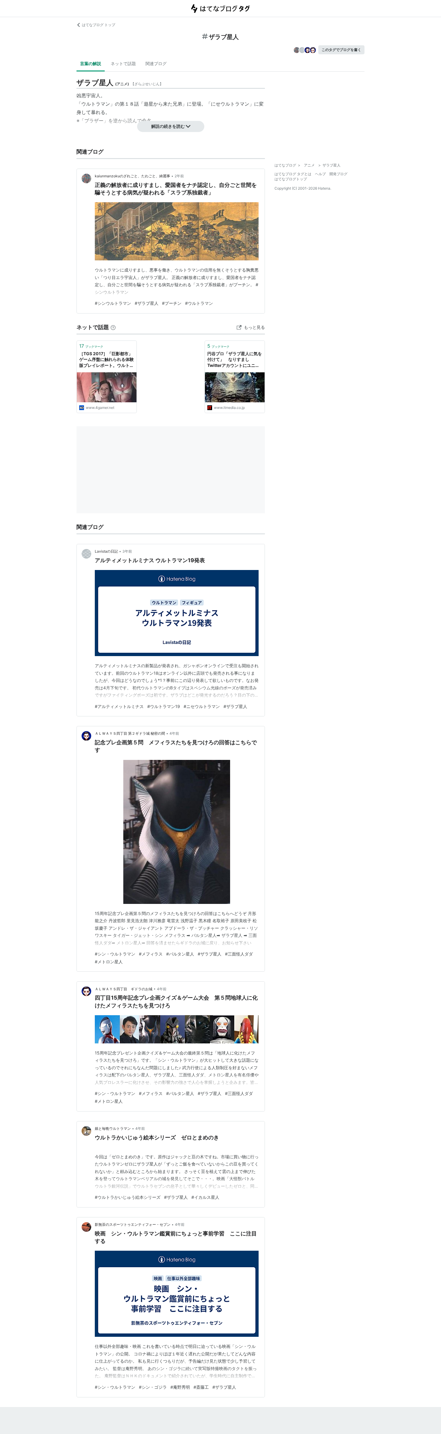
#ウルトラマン (199, 303)
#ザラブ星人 (146, 303)
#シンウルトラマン (113, 303)
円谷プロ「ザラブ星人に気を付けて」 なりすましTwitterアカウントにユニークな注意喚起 (234, 360)
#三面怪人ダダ (239, 953)
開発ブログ (338, 174)
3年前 (127, 551)
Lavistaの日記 (106, 551)
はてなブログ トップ (98, 24)
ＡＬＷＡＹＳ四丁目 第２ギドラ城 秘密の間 (130, 733)
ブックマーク (91, 346)
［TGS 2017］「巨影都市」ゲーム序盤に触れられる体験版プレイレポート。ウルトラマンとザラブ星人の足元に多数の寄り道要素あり (106, 360)
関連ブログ (156, 63)
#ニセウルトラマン (202, 706)
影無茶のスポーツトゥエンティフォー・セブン (132, 1224)
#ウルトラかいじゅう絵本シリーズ (127, 1197)
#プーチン (172, 303)
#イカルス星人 (205, 1197)
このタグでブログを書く (341, 49)
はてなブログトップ (290, 179)
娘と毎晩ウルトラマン (113, 1128)
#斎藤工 (201, 1387)
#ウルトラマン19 (163, 706)
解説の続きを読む (168, 126)
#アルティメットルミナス (119, 706)
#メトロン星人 (109, 961)
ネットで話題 (123, 63)
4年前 (174, 733)
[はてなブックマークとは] (113, 327)
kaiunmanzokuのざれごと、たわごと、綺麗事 (132, 176)
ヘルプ (320, 174)
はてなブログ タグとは (292, 174)
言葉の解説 (90, 63)
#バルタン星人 (180, 953)
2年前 (179, 176)
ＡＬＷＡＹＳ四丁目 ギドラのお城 (123, 989)
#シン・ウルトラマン (115, 953)
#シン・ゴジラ (153, 1387)
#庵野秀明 (180, 1387)
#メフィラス (151, 953)
